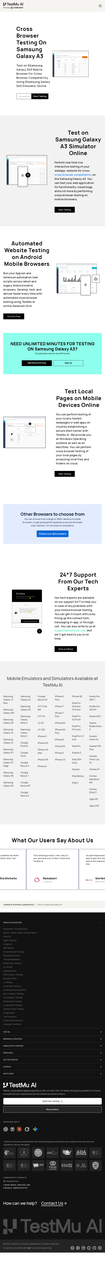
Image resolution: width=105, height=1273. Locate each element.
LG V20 (41, 729)
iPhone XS (43, 742)
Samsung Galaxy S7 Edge (8, 762)
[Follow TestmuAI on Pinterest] (100, 1248)
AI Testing (7, 967)
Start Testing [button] (39, 96)
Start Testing (64, 209)
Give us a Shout (65, 649)
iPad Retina (78, 776)
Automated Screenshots (14, 990)
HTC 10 (41, 716)
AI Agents (7, 944)
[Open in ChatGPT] (5, 1129)
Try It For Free (13, 316)
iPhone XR (43, 759)
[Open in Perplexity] (12, 1129)
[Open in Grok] (27, 1129)
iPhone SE (77, 696)
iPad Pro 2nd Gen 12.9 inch (76, 706)
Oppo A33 (94, 805)
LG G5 (41, 722)
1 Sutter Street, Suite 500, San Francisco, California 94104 (16, 1186)
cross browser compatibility (73, 175)
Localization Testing (12, 1005)
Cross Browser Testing (13, 951)
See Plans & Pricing (37, 363)
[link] (13, 6)
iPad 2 (75, 782)
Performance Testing (13, 974)
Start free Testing (50, 1101)
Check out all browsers (52, 533)
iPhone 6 (59, 739)
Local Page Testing (12, 986)
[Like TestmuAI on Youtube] (89, 1248)
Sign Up (68, 363)
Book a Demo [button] (52, 1109)
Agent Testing (9, 940)
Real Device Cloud (11, 955)
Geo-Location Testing (13, 993)
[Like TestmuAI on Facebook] (72, 1248)
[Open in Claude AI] (19, 1129)
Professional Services (13, 1020)
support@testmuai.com (71, 630)
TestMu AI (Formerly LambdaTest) (18, 904)
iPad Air (76, 769)
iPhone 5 (59, 752)
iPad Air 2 (76, 752)
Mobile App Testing (12, 963)
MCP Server (8, 948)
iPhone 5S (60, 746)
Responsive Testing (12, 1001)
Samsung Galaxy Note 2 (25, 733)
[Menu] (100, 5)
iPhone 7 (59, 706)
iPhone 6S (60, 722)
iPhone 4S (60, 759)
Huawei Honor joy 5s (94, 759)
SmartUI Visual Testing (13, 1009)
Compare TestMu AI (12, 1024)
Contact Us (52, 1203)
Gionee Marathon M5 (94, 779)
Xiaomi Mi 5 (95, 716)
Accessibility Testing (12, 997)
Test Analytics (9, 1016)
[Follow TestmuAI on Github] (94, 1248)
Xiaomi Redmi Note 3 (95, 726)
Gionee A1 (94, 769)
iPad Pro (76, 746)
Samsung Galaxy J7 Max (8, 699)
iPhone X (42, 736)
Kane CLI (7, 936)
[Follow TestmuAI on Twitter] (78, 1248)
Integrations (8, 1012)
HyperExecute (9, 970)
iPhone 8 (42, 766)
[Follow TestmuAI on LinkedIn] (83, 1248)
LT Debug (7, 982)
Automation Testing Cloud (15, 929)
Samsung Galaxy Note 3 (25, 719)
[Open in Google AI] (35, 1129)
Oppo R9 (93, 799)
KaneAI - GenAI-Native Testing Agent (20, 932)
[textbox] (24, 96)
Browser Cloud (10, 978)
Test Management (11, 959)
